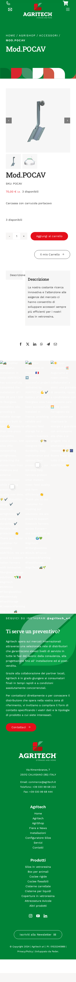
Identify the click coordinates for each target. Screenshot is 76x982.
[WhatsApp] (41, 344)
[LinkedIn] (34, 344)
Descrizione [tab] (16, 275)
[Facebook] (20, 344)
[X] (27, 344)
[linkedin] (45, 916)
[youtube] (38, 916)
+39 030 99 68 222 (44, 786)
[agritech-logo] (38, 4)
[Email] (55, 344)
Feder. (55, 951)
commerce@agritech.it (42, 782)
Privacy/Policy (25, 951)
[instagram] (30, 916)
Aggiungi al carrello (49, 236)
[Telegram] (48, 344)
